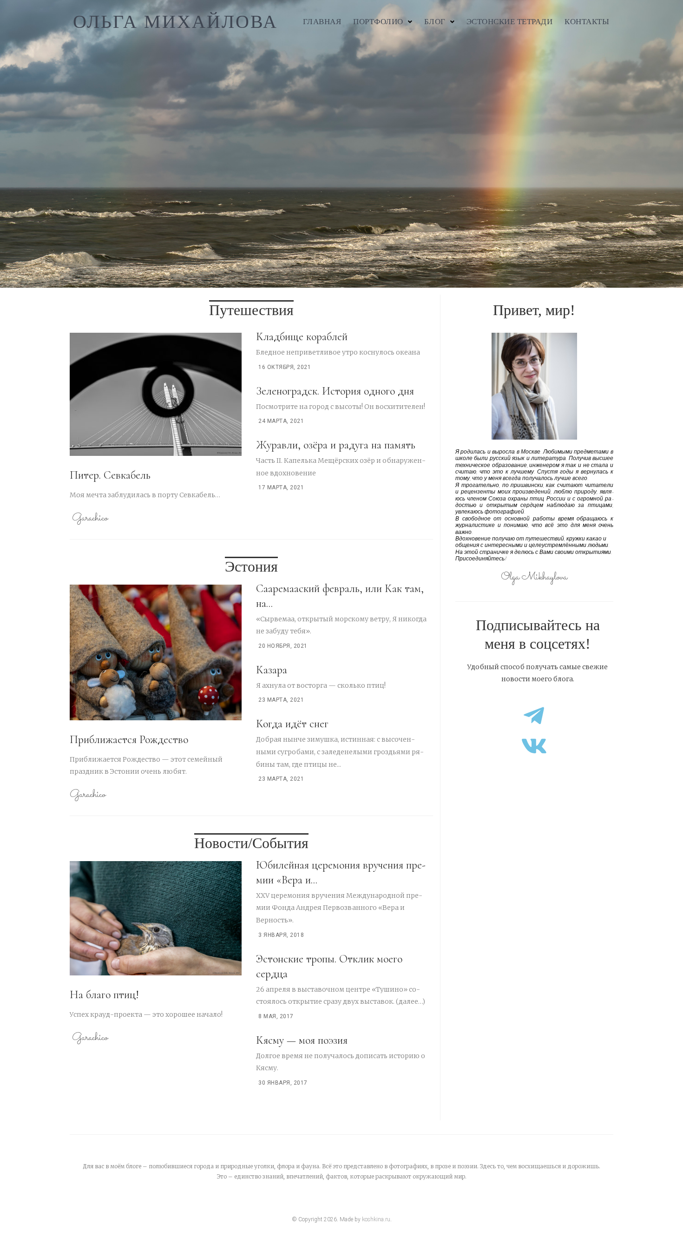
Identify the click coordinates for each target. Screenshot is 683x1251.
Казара (271, 670)
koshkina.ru (376, 1219)
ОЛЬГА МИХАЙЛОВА (175, 21)
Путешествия (251, 310)
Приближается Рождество (129, 739)
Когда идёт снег (292, 724)
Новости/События (251, 843)
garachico (90, 518)
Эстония (251, 566)
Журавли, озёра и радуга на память (335, 445)
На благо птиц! (104, 994)
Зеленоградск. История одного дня (335, 391)
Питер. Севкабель (110, 475)
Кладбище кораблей (302, 336)
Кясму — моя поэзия (302, 1040)
